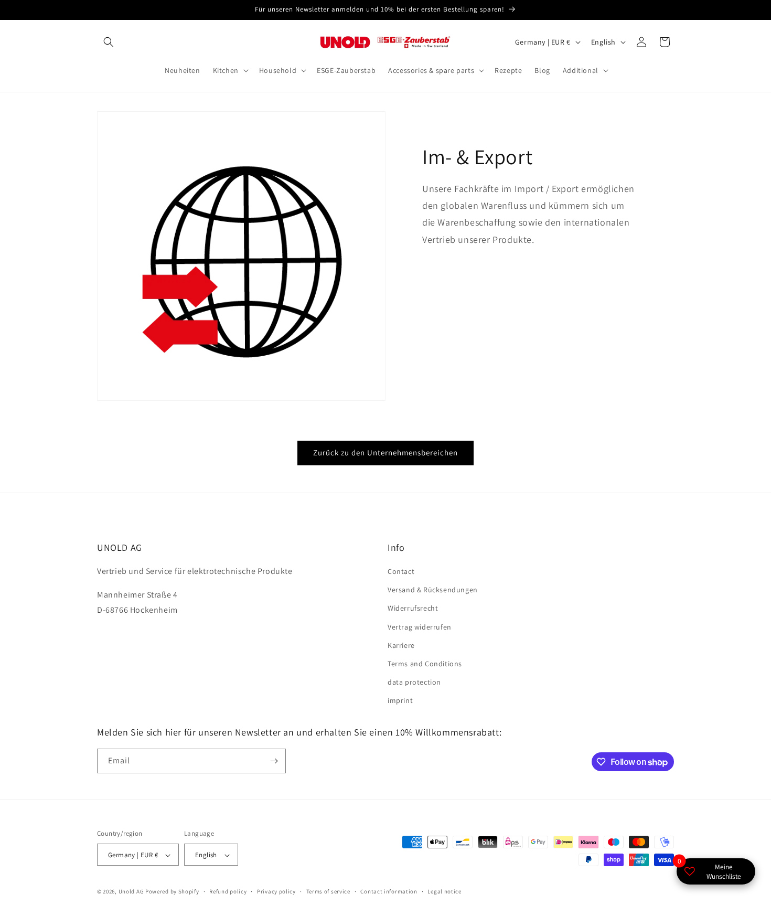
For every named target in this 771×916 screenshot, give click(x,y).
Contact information (388, 891)
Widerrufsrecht (413, 608)
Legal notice (444, 891)
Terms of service (328, 891)
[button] (108, 42)
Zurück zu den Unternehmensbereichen (385, 452)
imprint (400, 701)
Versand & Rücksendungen (433, 589)
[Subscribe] (273, 761)
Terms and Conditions (425, 663)
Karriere (401, 645)
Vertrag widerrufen (420, 627)
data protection (414, 682)
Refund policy (228, 891)
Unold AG (131, 892)
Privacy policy (276, 891)
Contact (401, 571)
